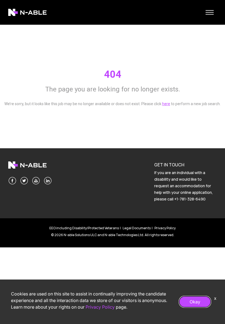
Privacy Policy (165, 228)
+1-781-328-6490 (190, 199)
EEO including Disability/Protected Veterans (84, 228)
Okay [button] (195, 302)
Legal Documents (137, 228)
